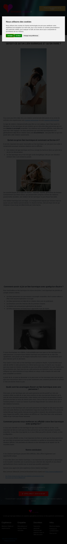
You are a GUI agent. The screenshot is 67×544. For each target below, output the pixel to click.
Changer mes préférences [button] (31, 35)
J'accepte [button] (10, 35)
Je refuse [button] (18, 35)
